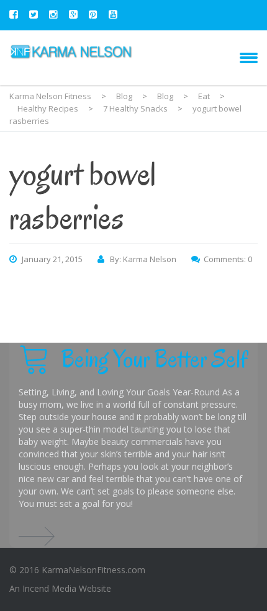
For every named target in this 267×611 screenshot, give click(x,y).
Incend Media (49, 588)
